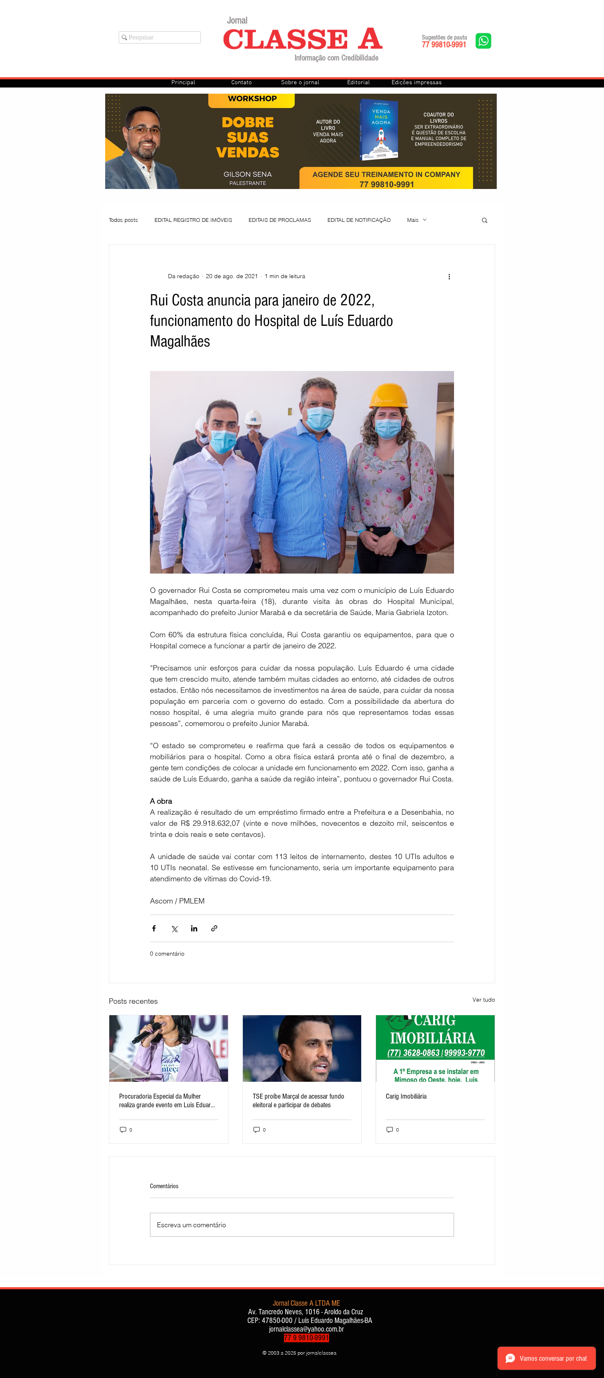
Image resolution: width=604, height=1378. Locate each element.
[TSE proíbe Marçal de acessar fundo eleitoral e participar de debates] (302, 1048)
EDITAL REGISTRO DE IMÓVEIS (193, 220)
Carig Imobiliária (406, 1096)
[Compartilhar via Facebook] (154, 928)
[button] (485, 220)
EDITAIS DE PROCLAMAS (280, 220)
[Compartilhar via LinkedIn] (194, 928)
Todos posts (123, 220)
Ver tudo (484, 999)
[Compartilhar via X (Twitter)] (174, 928)
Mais (413, 220)
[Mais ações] (449, 276)
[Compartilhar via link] (214, 928)
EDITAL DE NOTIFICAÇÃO (359, 220)
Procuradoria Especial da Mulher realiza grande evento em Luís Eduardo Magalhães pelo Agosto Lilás (168, 1100)
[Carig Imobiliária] (435, 1048)
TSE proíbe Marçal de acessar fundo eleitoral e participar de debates (298, 1100)
